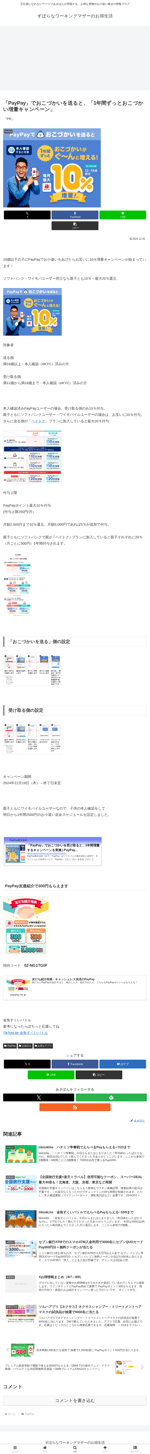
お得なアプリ (45, 1045)
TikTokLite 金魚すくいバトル (25, 1033)
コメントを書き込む (75, 1400)
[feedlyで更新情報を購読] (111, 1097)
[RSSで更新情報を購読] (75, 1107)
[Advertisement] (75, 56)
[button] (75, 225)
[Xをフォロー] (38, 1097)
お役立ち (26, 1045)
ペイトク (38, 421)
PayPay (11, 1045)
